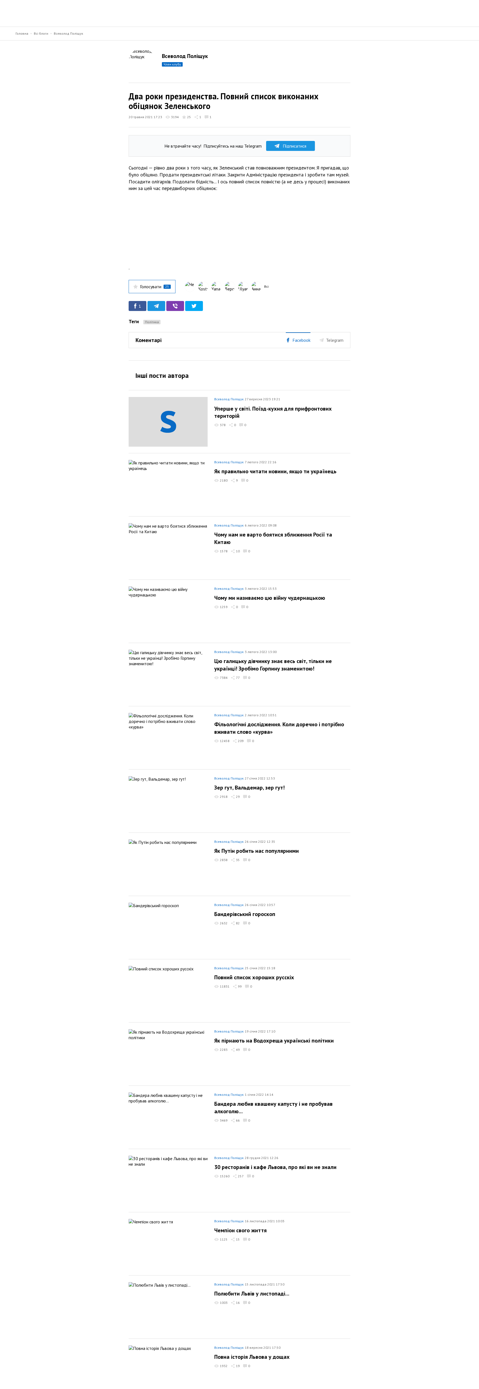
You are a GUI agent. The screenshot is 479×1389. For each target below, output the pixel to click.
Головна (22, 33)
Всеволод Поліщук (68, 33)
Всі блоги (41, 33)
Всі (266, 286)
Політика (152, 322)
